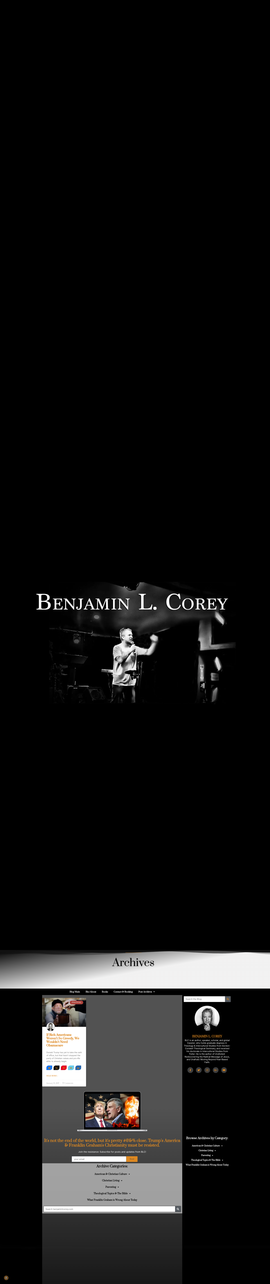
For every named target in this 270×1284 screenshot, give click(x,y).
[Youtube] (224, 1070)
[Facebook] (190, 1070)
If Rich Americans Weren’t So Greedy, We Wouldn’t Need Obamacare (62, 1040)
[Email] (71, 1068)
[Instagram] (207, 1070)
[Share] (49, 1068)
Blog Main (75, 991)
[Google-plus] (216, 1070)
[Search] (178, 1209)
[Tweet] (56, 1068)
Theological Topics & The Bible (111, 1193)
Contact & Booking (123, 991)
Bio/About (91, 991)
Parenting (110, 1187)
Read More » (52, 1076)
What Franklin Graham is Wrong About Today (112, 1200)
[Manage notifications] (6, 1278)
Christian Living (111, 1180)
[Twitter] (199, 1070)
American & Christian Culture (110, 1174)
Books (105, 991)
